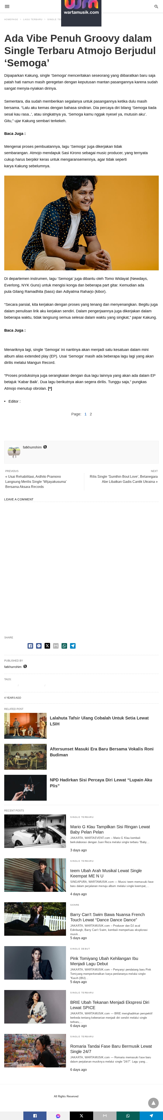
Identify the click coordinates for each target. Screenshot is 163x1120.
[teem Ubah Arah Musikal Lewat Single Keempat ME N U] (35, 875)
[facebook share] (30, 646)
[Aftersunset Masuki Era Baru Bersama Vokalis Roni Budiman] (25, 757)
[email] (105, 1116)
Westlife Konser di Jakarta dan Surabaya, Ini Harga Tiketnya (81, 133)
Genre (75, 905)
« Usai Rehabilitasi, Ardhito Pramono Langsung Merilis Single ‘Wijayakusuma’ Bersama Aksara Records (35, 482)
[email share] (56, 646)
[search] (156, 6)
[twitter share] (47, 646)
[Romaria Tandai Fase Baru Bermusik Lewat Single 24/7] (35, 1050)
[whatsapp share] (64, 646)
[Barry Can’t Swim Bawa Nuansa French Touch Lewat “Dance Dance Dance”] (35, 919)
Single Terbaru (15, 28)
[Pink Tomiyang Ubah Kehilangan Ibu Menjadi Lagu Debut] (35, 963)
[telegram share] (73, 646)
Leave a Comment (81, 624)
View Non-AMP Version (94, 1096)
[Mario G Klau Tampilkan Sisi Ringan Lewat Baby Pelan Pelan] (35, 831)
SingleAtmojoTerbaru (61, 685)
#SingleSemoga (31, 685)
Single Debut (80, 949)
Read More (77, 846)
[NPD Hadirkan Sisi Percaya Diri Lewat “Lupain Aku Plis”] (25, 788)
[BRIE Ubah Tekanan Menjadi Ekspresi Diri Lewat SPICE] (35, 1007)
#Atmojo (10, 685)
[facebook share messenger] (39, 646)
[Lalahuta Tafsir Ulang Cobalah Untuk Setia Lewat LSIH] (25, 726)
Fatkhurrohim (33, 401)
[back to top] (153, 1103)
